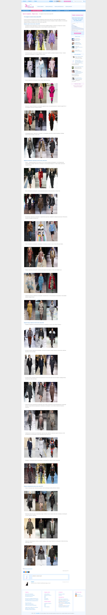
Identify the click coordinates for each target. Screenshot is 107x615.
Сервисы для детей (68, 6)
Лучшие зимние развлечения (77, 40)
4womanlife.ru (38, 613)
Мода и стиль (35, 13)
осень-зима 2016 (29, 568)
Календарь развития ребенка (30, 609)
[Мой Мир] (27, 572)
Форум (35, 1)
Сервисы (29, 1)
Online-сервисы (47, 606)
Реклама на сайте (62, 594)
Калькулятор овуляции (29, 594)
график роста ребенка (34, 607)
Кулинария (58, 10)
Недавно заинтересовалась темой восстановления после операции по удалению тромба (77, 72)
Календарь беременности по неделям (31, 599)
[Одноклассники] (25, 572)
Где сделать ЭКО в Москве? (78, 66)
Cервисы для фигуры (49, 6)
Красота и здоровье (37, 10)
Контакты (60, 595)
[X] (28, 572)
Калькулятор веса (28, 602)
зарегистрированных (64, 599)
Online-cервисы (26, 10)
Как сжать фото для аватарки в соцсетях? (78, 78)
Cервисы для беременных (59, 6)
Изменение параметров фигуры (30, 605)
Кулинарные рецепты (29, 596)
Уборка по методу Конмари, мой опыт (78, 44)
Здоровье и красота (47, 595)
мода (26, 568)
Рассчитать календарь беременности (31, 598)
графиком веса (67, 602)
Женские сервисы (40, 6)
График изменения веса (29, 604)
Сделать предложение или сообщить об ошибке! (77, 86)
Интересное (66, 10)
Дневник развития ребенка (30, 608)
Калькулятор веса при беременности (31, 600)
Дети (45, 10)
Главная (24, 1)
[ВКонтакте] (24, 572)
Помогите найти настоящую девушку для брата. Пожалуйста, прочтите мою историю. (79, 61)
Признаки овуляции (78, 50)
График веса (27, 607)
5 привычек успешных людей (78, 47)
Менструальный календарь (30, 595)
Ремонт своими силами (79, 56)
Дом (51, 10)
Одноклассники (79, 595)
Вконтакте (79, 594)
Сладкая (32, 581)
